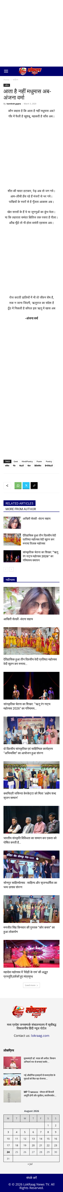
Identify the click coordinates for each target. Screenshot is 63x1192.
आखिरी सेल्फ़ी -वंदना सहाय (36, 518)
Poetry (49, 461)
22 (48, 1145)
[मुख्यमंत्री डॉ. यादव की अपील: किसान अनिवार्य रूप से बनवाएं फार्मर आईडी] (12, 1063)
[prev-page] (6, 569)
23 (55, 1145)
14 (40, 1138)
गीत (14, 465)
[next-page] (11, 569)
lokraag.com (40, 1035)
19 (24, 1145)
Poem (39, 461)
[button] (6, 71)
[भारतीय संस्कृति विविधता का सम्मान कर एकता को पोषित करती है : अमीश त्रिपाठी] (31, 820)
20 (33, 1145)
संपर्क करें (31, 1177)
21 (40, 1145)
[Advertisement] (31, 33)
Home (6, 79)
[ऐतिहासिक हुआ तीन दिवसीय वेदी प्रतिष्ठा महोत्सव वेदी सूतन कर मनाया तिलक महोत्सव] (12, 539)
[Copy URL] (34, 485)
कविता (7, 465)
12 (24, 1138)
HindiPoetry (27, 461)
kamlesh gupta (14, 103)
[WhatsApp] (18, 485)
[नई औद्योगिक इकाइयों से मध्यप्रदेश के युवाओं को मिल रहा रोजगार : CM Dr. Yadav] (12, 1079)
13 (33, 1138)
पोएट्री (21, 465)
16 (55, 1138)
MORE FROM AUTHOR (21, 509)
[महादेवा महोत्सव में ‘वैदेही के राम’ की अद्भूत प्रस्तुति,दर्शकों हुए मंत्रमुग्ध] (31, 954)
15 (48, 1138)
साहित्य (15, 79)
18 (16, 1145)
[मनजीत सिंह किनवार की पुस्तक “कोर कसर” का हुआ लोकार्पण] (31, 909)
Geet (16, 461)
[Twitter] (26, 485)
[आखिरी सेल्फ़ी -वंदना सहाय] (12, 523)
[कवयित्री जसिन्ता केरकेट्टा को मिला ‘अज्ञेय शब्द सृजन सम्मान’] (31, 775)
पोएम (29, 465)
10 (8, 1138)
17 (8, 1145)
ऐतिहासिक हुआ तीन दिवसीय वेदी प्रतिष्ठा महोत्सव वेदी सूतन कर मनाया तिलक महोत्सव (39, 539)
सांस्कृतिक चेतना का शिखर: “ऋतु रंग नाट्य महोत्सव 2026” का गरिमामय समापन (40, 556)
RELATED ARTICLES (19, 503)
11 (16, 1138)
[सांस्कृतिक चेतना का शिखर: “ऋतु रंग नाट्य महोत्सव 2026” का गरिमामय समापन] (12, 556)
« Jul (30, 1164)
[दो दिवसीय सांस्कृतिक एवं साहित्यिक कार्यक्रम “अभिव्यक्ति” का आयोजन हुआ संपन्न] (31, 730)
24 (8, 1152)
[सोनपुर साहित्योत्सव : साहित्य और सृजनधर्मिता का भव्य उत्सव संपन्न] (31, 864)
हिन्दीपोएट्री (49, 465)
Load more (30, 985)
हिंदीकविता (37, 465)
